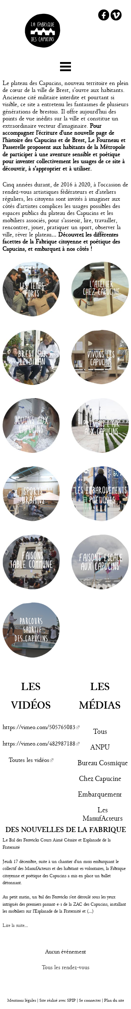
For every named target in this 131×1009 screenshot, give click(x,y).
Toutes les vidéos (29, 760)
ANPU (100, 747)
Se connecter (90, 1000)
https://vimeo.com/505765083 (39, 727)
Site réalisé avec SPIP (57, 1000)
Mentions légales (21, 1000)
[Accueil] (43, 50)
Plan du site (114, 1000)
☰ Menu (65, 65)
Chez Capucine (100, 778)
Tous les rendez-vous (66, 967)
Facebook (103, 14)
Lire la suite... (15, 925)
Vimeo (116, 14)
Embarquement (100, 794)
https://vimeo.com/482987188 (39, 743)
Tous (100, 731)
